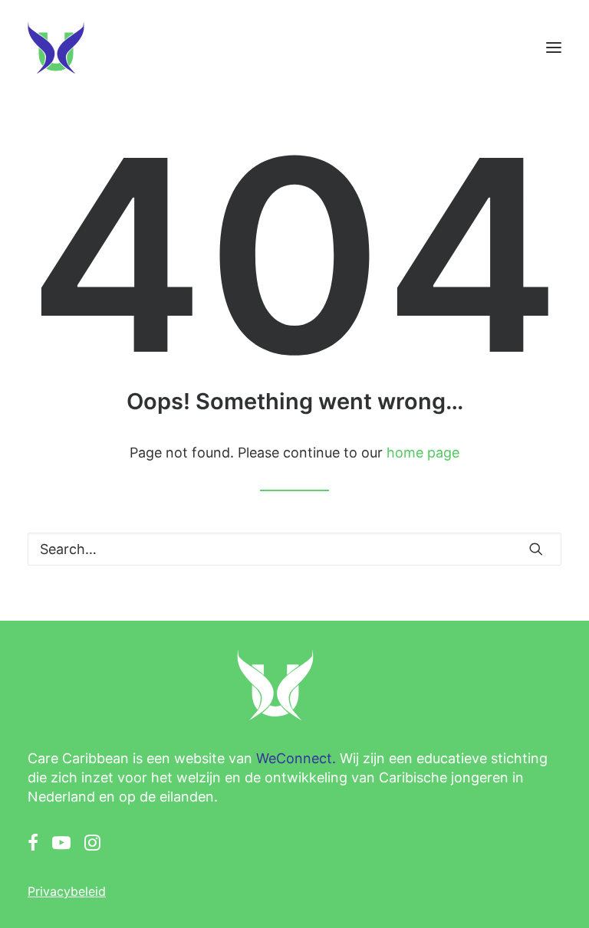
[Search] (294, 549)
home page (423, 452)
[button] (553, 47)
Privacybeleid (67, 891)
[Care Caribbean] (56, 47)
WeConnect (294, 758)
